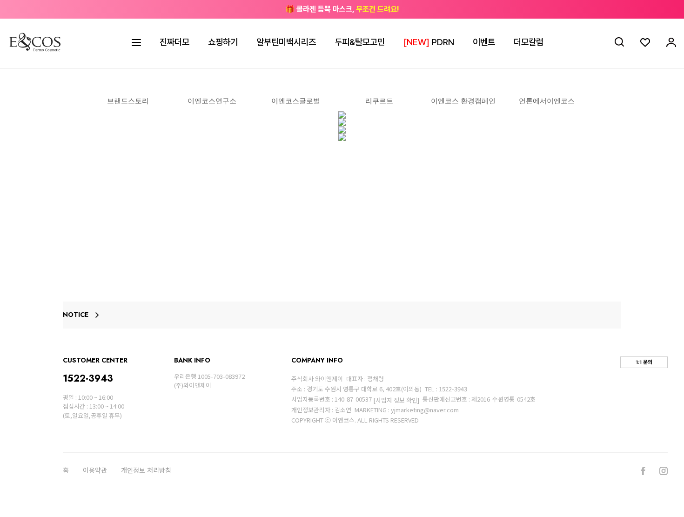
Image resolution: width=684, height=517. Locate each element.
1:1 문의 (644, 362)
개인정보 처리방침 (146, 470)
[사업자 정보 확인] (396, 400)
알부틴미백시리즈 (286, 42)
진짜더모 (174, 42)
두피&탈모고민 (360, 42)
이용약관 (95, 470)
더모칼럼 (528, 42)
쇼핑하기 (223, 42)
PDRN (428, 42)
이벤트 (484, 42)
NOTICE (75, 315)
